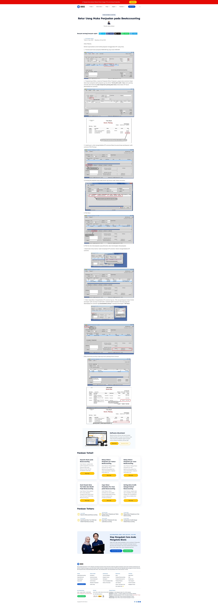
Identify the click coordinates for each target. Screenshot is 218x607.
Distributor (92, 575)
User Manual (118, 582)
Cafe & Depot (93, 580)
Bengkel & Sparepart (94, 582)
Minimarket (105, 579)
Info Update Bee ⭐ (120, 586)
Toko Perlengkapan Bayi (108, 580)
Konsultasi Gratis (124, 443)
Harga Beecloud (80, 577)
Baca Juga (87, 473)
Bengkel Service (106, 577)
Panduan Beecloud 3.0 (120, 579)
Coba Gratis (114, 443)
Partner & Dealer (131, 582)
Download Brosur (81, 584)
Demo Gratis (131, 6)
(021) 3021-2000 (96, 592)
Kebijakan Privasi (131, 584)
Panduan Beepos (119, 580)
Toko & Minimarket (94, 579)
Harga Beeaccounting (81, 575)
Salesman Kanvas (93, 577)
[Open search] (140, 6)
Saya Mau (133, 2)
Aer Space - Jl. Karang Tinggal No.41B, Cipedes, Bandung (122, 593)
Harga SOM (79, 580)
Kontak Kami (130, 579)
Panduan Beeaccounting (120, 577)
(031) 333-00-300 (105, 592)
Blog (117, 575)
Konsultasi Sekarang (116, 550)
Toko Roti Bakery (106, 575)
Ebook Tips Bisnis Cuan (120, 584)
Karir (129, 577)
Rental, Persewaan (106, 582)
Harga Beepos (80, 579)
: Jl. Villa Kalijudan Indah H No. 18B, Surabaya (120, 592)
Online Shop (92, 584)
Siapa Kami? (130, 575)
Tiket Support (131, 580)
